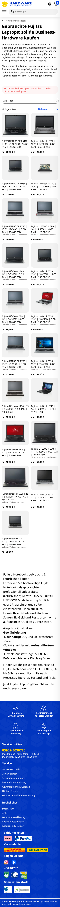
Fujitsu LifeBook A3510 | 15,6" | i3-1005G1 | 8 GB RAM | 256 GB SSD (43, 186)
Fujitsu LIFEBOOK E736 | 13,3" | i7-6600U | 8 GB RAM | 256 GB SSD (14, 230)
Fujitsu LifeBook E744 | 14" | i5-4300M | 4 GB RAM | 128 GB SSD (14, 320)
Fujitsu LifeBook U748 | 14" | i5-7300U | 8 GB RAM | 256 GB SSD (14, 275)
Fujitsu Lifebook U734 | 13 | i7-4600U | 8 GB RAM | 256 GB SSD (15, 409)
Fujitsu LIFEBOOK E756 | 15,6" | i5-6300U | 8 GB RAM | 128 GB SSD (14, 365)
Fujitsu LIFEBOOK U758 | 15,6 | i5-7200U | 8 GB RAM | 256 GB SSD (14, 186)
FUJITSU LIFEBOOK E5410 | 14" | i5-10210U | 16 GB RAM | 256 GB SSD (15, 144)
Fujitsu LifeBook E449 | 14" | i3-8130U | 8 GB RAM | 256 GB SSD (13, 452)
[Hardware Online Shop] (17, 4)
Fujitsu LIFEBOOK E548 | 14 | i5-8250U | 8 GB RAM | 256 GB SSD (44, 452)
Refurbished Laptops (15, 20)
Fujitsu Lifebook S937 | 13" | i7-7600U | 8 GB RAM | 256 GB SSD (43, 497)
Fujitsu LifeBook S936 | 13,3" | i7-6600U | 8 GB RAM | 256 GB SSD (43, 365)
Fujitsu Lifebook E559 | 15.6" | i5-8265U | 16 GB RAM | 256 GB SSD (43, 275)
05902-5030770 (13, 750)
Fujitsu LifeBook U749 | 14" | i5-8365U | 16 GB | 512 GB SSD (43, 409)
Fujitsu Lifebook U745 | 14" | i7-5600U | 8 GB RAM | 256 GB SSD (14, 542)
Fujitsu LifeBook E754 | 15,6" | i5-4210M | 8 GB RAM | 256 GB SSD (43, 320)
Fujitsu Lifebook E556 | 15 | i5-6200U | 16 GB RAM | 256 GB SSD (15, 497)
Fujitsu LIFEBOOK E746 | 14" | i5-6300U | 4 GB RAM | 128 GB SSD (43, 230)
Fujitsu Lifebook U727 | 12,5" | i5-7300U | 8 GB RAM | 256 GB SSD (43, 144)
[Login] (50, 4)
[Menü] (5, 12)
